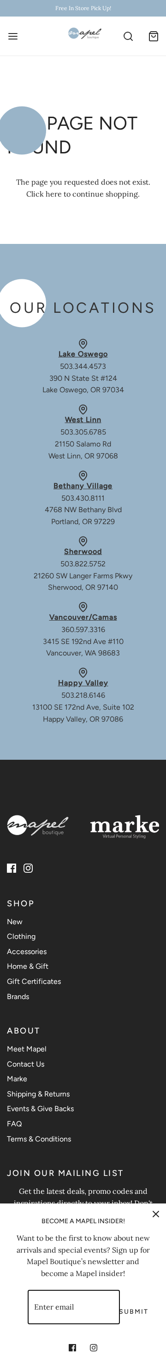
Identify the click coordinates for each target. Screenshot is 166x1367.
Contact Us (25, 1064)
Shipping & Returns (38, 1094)
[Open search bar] (128, 36)
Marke (17, 1078)
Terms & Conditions (39, 1139)
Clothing (21, 936)
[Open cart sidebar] (153, 36)
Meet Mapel (27, 1049)
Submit (134, 1312)
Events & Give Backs (40, 1108)
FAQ (14, 1123)
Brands (18, 996)
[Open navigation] (12, 36)
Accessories (27, 951)
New (15, 921)
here (54, 193)
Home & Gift (27, 966)
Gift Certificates (34, 981)
